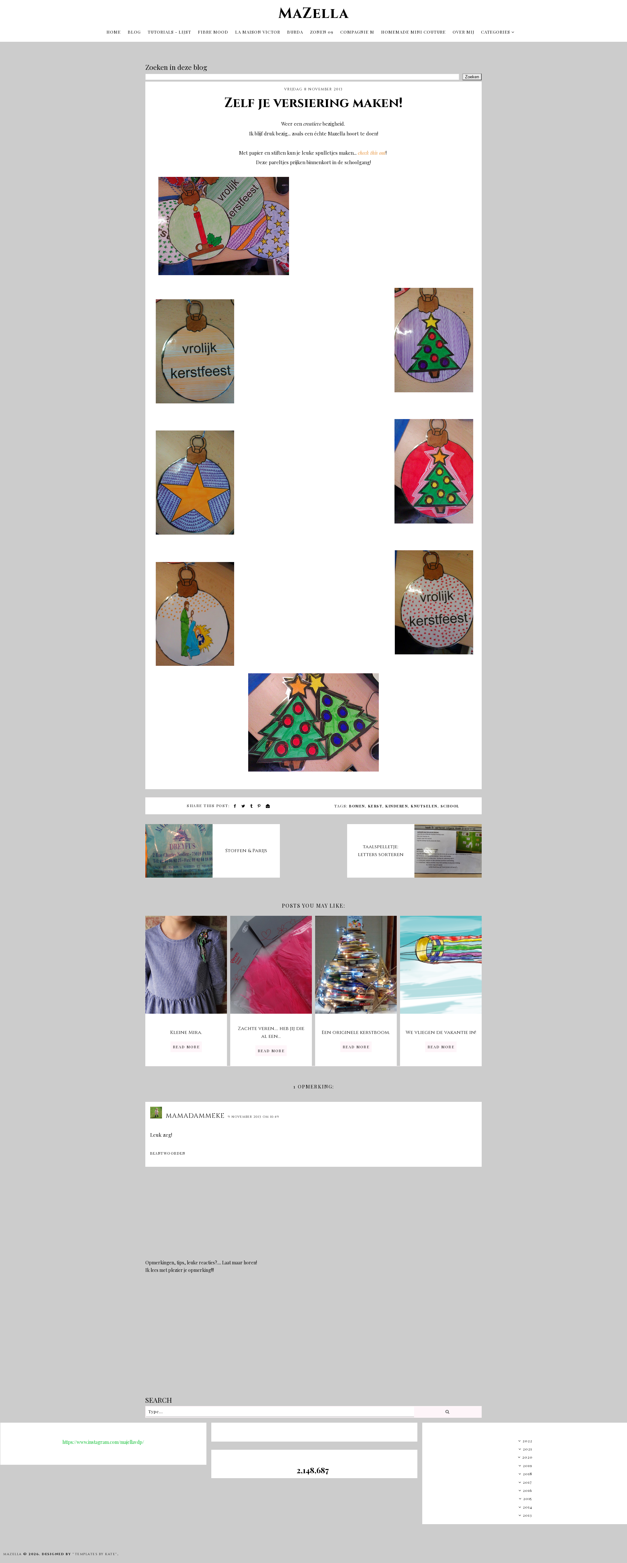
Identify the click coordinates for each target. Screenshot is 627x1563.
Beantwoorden (167, 1153)
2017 (527, 1482)
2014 (527, 1506)
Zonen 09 (321, 32)
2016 (527, 1490)
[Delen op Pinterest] (259, 806)
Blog (134, 32)
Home (113, 32)
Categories (495, 32)
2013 (527, 1515)
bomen (357, 806)
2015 (527, 1498)
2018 (527, 1473)
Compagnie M (357, 32)
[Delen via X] (243, 806)
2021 (527, 1448)
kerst (375, 806)
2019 (527, 1465)
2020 (527, 1457)
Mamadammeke (195, 1115)
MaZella (313, 13)
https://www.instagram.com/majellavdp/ (103, 1442)
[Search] (447, 1412)
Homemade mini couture (413, 32)
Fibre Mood (213, 32)
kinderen (396, 806)
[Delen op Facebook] (235, 806)
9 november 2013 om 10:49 (253, 1117)
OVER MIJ (463, 32)
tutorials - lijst (169, 32)
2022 (527, 1440)
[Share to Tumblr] (251, 806)
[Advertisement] (313, 1339)
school (450, 806)
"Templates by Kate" (94, 1554)
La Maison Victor (257, 32)
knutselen (424, 806)
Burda (295, 32)
